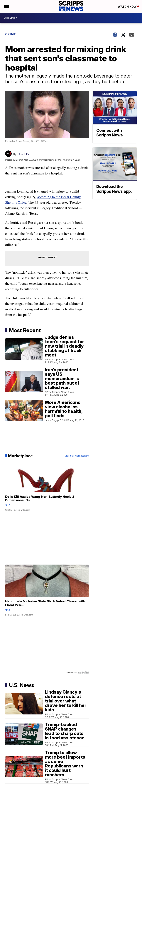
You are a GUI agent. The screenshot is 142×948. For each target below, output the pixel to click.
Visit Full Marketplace (77, 456)
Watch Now (127, 6)
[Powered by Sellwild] (83, 672)
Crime (10, 34)
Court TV (23, 154)
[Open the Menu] (6, 6)
